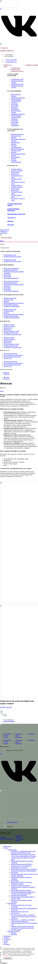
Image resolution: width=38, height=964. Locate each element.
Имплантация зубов (17, 134)
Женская (10, 221)
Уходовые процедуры (10, 353)
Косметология (11, 903)
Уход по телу (11, 217)
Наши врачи (7, 734)
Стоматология (11, 849)
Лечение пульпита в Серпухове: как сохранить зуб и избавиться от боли (22, 927)
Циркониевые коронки (15, 143)
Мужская (10, 224)
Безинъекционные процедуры (13, 209)
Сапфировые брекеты (18, 97)
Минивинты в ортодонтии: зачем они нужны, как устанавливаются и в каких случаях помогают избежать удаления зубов (23, 857)
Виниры (13, 137)
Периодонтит (15, 172)
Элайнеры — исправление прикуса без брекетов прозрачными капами (23, 852)
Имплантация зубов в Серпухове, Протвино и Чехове (21, 883)
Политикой (5, 955)
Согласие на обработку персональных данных (19, 838)
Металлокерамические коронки (14, 303)
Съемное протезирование (16, 146)
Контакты (19, 737)
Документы (31, 734)
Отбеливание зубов (17, 79)
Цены (17, 735)
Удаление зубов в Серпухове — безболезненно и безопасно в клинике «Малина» (23, 887)
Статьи (6, 737)
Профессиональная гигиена (12, 256)
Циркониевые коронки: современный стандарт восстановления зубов (23, 892)
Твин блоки (14, 106)
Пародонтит (15, 174)
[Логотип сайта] (9, 7)
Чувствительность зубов (11, 331)
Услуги (6, 735)
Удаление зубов (16, 136)
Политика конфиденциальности (7, 838)
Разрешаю (7, 958)
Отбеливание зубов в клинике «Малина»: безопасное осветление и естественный (24, 870)
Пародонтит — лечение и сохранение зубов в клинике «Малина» (23, 920)
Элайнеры (14, 102)
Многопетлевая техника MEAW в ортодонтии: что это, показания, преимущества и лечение (21, 865)
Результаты (19, 734)
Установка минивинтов (15, 108)
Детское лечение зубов (11, 333)
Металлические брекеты (16, 95)
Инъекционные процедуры (16, 214)
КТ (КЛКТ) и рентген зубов (12, 334)
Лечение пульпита (17, 170)
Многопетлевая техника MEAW (16, 100)
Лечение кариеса (16, 169)
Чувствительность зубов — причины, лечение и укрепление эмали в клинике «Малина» (23, 916)
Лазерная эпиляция (13, 931)
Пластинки (14, 104)
